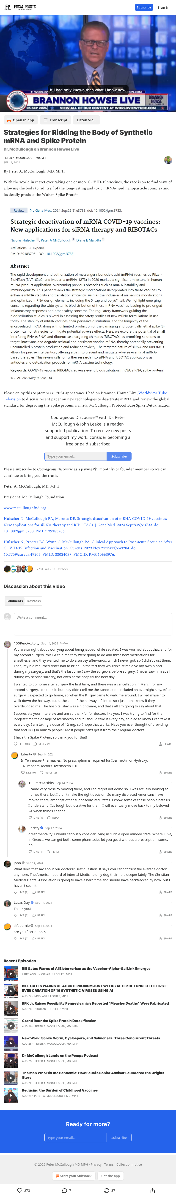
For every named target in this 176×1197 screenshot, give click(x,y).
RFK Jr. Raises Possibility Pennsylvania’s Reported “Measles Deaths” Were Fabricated (95, 1003)
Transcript (59, 120)
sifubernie (22, 925)
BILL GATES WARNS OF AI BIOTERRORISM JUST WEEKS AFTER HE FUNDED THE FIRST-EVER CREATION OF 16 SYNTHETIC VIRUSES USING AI (95, 988)
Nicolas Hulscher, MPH (55, 974)
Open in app (23, 120)
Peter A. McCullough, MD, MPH (25, 157)
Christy (33, 827)
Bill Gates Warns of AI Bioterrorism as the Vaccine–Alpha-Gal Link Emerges (86, 968)
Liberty (26, 754)
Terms (109, 1164)
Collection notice (129, 1164)
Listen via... (86, 120)
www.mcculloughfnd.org (25, 508)
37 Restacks (60, 569)
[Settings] (171, 106)
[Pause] (5, 106)
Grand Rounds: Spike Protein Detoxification (59, 1021)
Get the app (110, 1176)
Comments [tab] (14, 601)
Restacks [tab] (34, 601)
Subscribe (144, 7)
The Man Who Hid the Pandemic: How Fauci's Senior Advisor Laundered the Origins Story (93, 1075)
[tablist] (23, 601)
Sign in (164, 7)
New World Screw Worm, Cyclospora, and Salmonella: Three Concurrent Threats (91, 1038)
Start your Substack (76, 1176)
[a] (11, 973)
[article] (88, 973)
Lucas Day (22, 902)
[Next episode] (15, 106)
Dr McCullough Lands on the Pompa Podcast (60, 1055)
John (17, 862)
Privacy (96, 1164)
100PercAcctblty (26, 643)
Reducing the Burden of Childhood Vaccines (60, 1090)
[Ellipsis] (170, 643)
